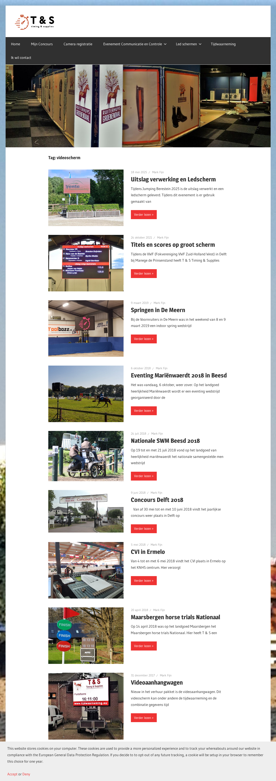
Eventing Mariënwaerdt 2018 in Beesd (179, 375)
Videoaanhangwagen (157, 682)
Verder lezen (142, 214)
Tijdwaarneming (223, 44)
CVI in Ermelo (148, 551)
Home (15, 44)
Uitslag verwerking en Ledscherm (173, 179)
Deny (26, 774)
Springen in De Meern (158, 310)
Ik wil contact (21, 57)
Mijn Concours (42, 44)
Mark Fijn (158, 172)
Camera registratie (78, 44)
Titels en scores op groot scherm (173, 244)
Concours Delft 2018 (157, 499)
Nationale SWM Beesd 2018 (165, 440)
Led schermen (186, 44)
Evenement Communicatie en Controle (132, 44)
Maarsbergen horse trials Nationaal (175, 617)
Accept (12, 774)
